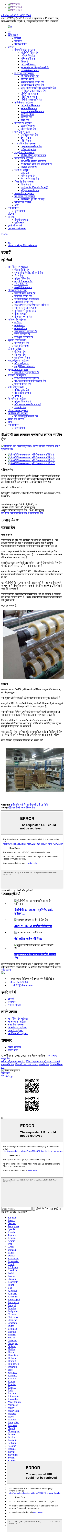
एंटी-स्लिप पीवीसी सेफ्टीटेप (33, 161)
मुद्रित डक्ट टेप (28, 175)
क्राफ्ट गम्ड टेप (28, 126)
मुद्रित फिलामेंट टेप (30, 190)
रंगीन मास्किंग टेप (29, 108)
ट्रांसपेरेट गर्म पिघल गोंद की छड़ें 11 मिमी (29, 804)
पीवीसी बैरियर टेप (29, 167)
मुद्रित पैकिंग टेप (28, 58)
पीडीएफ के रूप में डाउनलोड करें (28, 513)
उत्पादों (11, 47)
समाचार (11, 216)
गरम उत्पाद (52, 1055)
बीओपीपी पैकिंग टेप (30, 52)
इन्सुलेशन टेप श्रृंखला (24, 152)
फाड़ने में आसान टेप (30, 70)
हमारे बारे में (13, 35)
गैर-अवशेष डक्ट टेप (30, 178)
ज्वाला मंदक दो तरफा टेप (32, 85)
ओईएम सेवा (13, 213)
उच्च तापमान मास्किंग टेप (32, 111)
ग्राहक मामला (20, 44)
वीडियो (17, 38)
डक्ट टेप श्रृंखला (22, 170)
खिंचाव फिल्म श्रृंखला (24, 193)
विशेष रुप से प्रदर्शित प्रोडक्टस (22, 245)
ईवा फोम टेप (26, 137)
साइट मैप (5, 1058)
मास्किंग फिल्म (27, 114)
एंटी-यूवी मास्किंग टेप (30, 105)
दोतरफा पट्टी (27, 79)
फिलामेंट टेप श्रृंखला (24, 181)
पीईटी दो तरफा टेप (29, 96)
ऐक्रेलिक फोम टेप (29, 134)
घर (9, 32)
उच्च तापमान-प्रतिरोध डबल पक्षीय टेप (38, 88)
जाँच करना (6, 970)
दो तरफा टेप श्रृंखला (24, 73)
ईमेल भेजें (5, 1073)
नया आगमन (13, 208)
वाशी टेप (25, 120)
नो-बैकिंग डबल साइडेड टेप (33, 90)
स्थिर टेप (25, 61)
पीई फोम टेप (26, 140)
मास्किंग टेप (26, 117)
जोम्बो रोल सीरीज (22, 202)
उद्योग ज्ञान (19, 222)
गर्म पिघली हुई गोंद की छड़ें (32, 199)
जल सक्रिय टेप (28, 129)
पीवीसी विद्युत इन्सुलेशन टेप (33, 155)
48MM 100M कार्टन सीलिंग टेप (33, 926)
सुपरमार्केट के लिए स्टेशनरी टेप (35, 67)
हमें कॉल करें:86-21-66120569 (16, 15)
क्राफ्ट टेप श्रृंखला (23, 123)
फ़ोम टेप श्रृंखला (22, 131)
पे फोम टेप (44, 1064)
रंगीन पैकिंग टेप (28, 55)
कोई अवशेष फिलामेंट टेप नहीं (34, 187)
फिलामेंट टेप (26, 184)
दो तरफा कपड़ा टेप (30, 76)
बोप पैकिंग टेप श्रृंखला (24, 49)
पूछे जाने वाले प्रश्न (17, 228)
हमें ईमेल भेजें (7, 513)
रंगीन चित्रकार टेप (34, 1061)
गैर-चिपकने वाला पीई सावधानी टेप (36, 164)
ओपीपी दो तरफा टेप (30, 93)
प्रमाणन (18, 41)
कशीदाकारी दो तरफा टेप (32, 82)
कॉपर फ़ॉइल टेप (28, 149)
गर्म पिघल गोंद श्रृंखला (24, 196)
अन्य (16, 205)
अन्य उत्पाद (19, 211)
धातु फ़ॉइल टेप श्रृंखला (25, 143)
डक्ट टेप (25, 172)
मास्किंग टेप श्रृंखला (23, 102)
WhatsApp (6, 1076)
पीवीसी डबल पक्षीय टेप (31, 99)
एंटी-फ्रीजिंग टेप (28, 64)
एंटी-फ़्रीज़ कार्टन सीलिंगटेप (28, 938)
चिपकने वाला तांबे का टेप (26, 1064)
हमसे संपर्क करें (15, 225)
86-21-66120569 (19, 982)
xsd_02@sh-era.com (21, 985)
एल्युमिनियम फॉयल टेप (31, 146)
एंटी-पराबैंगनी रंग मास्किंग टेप (21, 807)
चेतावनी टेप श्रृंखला (23, 158)
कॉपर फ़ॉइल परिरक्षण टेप (12, 1061)
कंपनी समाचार (21, 219)
